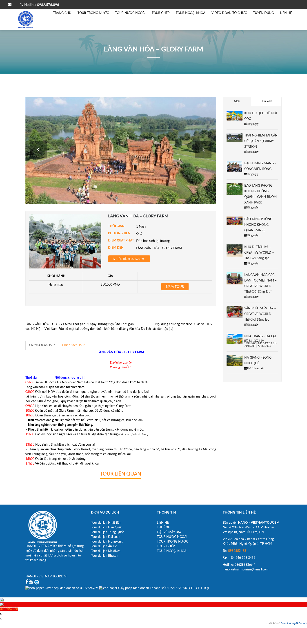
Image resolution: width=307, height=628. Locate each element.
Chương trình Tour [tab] (42, 345)
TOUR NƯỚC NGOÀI (130, 13)
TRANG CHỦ (62, 13)
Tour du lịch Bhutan (104, 555)
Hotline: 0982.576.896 (41, 5)
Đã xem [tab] (267, 101)
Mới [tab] (237, 101)
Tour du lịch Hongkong (106, 541)
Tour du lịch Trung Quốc (107, 532)
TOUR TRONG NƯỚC (93, 13)
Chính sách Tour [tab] (73, 345)
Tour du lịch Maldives (105, 551)
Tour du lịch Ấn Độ (104, 546)
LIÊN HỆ (286, 13)
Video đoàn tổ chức (229, 13)
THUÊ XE (163, 527)
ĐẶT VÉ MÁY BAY (169, 532)
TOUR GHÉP (160, 13)
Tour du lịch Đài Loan (105, 537)
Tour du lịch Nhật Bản (106, 522)
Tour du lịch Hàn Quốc (106, 527)
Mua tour (175, 286)
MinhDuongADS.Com (294, 623)
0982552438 (237, 550)
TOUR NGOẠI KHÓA (190, 13)
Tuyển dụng (263, 13)
